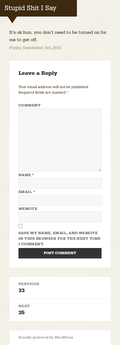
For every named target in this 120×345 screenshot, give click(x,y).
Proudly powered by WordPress (45, 337)
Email (26, 192)
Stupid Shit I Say (30, 8)
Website (27, 209)
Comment (29, 105)
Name (26, 175)
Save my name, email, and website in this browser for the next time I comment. (59, 238)
